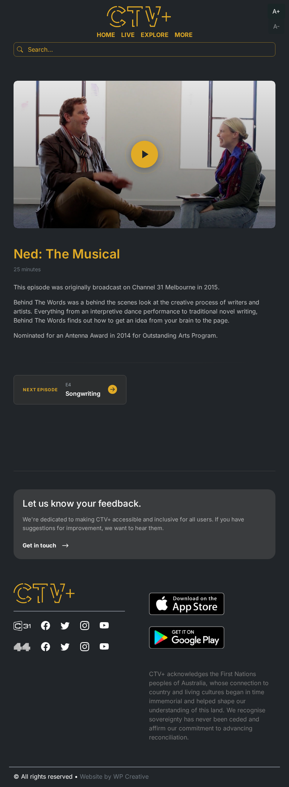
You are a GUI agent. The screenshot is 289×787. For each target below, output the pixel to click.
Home (106, 34)
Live (128, 34)
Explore (155, 34)
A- (276, 26)
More (184, 34)
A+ (276, 11)
